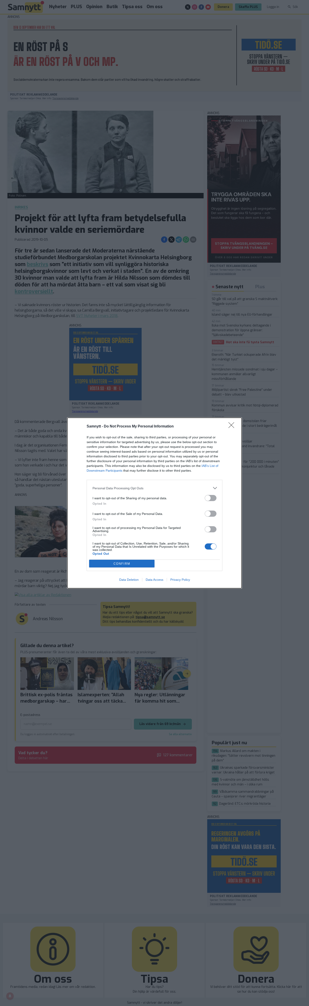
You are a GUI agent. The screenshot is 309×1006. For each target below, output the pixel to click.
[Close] (232, 426)
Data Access (154, 579)
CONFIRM (122, 563)
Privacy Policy (180, 579)
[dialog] (154, 503)
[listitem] (154, 488)
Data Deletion (129, 579)
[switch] (210, 498)
